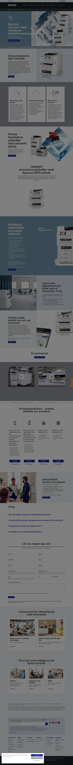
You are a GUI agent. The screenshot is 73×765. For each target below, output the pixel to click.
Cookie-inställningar (37, 760)
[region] (23, 758)
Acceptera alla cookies (36, 755)
